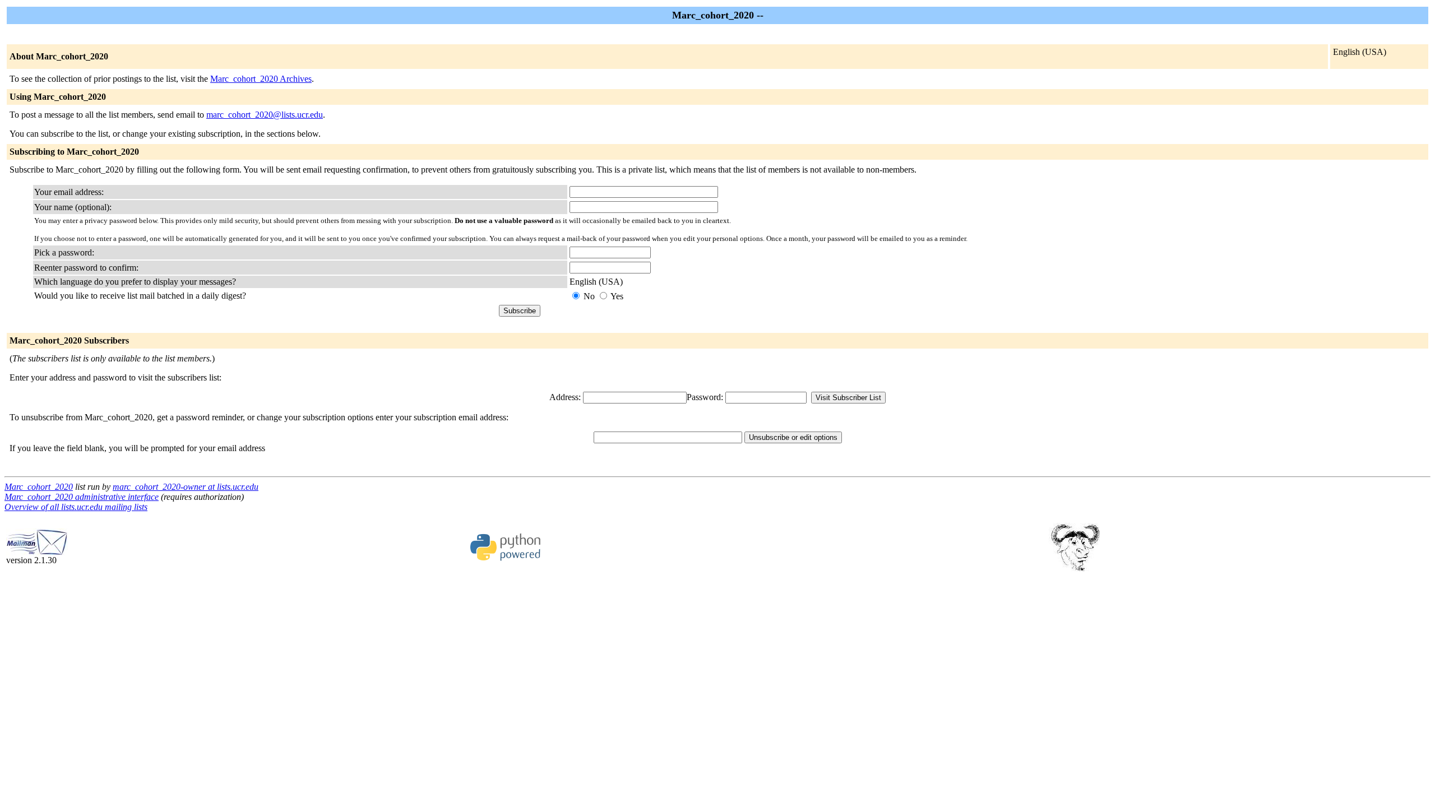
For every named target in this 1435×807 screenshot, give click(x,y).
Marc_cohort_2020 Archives (261, 79)
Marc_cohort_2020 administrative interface (81, 497)
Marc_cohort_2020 (38, 486)
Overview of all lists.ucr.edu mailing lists (75, 507)
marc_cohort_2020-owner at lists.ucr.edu (185, 486)
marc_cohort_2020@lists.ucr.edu (264, 114)
